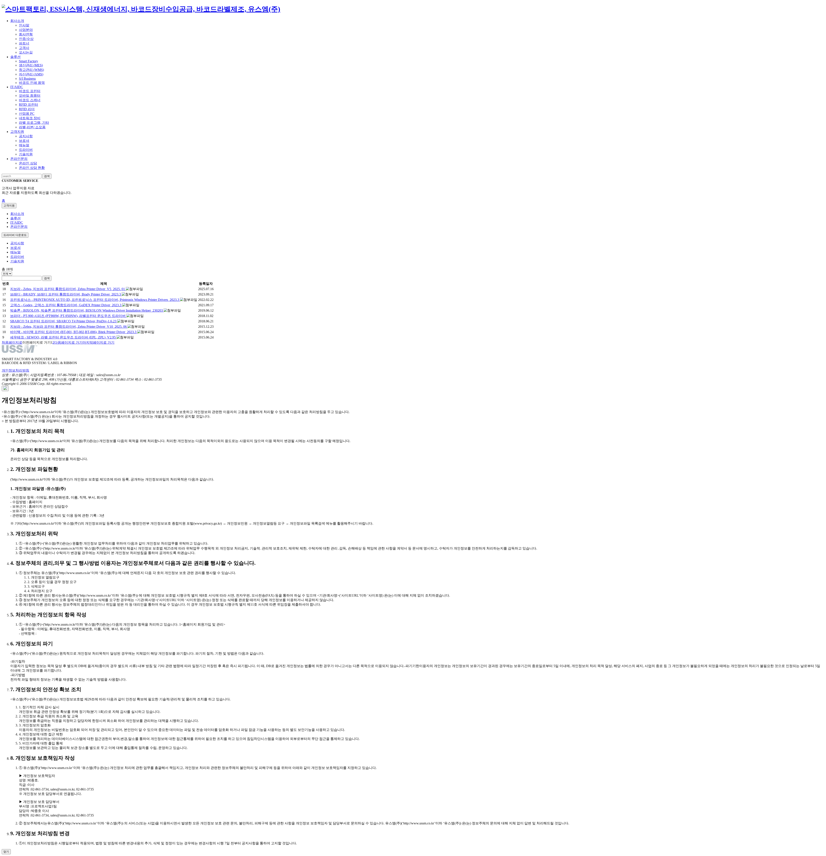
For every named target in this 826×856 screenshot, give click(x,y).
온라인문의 (19, 226)
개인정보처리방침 (15, 370)
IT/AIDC (16, 222)
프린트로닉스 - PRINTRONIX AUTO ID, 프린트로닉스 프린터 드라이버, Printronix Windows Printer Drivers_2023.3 (95, 300)
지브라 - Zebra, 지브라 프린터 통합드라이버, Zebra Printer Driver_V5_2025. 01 (68, 289)
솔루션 (15, 218)
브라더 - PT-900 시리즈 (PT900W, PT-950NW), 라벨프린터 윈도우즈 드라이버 (68, 316)
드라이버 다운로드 (15, 235)
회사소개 (17, 214)
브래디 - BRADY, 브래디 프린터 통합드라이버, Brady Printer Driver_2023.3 (66, 294)
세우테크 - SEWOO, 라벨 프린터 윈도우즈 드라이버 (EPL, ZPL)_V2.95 (63, 337)
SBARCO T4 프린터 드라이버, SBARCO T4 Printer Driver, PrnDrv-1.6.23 (63, 321)
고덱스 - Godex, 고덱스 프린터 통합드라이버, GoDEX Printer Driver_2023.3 (66, 305)
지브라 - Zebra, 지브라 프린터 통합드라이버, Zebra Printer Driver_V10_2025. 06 (69, 326)
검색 (47, 278)
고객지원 (9, 205)
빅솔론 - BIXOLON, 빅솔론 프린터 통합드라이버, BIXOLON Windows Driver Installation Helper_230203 (87, 310)
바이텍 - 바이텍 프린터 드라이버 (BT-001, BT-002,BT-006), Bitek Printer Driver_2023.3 (73, 332)
